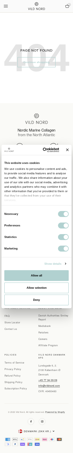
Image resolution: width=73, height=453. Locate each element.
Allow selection (37, 287)
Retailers (43, 332)
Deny (36, 299)
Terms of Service (14, 362)
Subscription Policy (15, 388)
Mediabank (44, 326)
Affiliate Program (48, 345)
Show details (52, 263)
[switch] (63, 225)
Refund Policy (12, 375)
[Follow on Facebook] (31, 421)
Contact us (10, 329)
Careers (42, 339)
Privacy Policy (12, 369)
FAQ (7, 316)
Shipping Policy (13, 382)
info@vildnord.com (49, 385)
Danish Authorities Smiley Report (53, 317)
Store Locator (12, 322)
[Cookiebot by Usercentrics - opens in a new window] (44, 150)
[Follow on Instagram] (42, 421)
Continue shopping (36, 62)
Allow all (36, 275)
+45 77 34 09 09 (47, 380)
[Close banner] (67, 150)
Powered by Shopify (55, 411)
